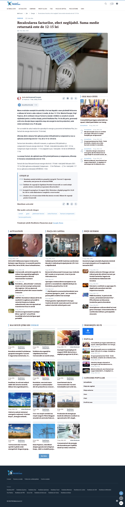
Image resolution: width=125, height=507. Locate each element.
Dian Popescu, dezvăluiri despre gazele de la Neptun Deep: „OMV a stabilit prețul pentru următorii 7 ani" (43, 448)
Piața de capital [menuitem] (61, 9)
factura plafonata (24, 217)
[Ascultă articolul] (121, 493)
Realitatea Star (32, 490)
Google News (58, 223)
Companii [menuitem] (33, 9)
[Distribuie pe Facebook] (67, 98)
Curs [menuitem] (82, 9)
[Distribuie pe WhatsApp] (71, 98)
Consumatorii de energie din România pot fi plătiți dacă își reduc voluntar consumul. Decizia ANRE (67, 446)
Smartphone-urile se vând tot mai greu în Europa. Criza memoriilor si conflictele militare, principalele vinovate (102, 310)
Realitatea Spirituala (43, 490)
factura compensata (67, 214)
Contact (9, 479)
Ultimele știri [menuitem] (11, 9)
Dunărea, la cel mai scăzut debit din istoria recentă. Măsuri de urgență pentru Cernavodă (47, 197)
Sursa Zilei (29, 492)
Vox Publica (10, 492)
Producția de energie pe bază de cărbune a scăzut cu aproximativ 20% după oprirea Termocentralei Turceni (68, 418)
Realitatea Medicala (67, 490)
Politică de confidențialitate (32, 479)
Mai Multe (44, 456)
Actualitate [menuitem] (23, 9)
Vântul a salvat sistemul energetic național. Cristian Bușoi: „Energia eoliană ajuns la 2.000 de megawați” (19, 416)
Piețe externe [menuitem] (73, 9)
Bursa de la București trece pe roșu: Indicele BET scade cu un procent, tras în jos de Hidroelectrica (62, 274)
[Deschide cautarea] (106, 3)
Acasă (21, 13)
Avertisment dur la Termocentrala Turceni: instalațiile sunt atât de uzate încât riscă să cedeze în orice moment (68, 386)
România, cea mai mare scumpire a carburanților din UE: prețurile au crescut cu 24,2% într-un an (43, 385)
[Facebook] (117, 4)
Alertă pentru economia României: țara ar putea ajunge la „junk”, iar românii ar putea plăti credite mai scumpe (61, 293)
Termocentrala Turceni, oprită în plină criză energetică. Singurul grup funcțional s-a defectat (18, 448)
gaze (27, 214)
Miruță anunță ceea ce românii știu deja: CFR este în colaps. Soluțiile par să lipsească (95, 133)
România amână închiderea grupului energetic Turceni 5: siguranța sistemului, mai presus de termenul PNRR (47, 180)
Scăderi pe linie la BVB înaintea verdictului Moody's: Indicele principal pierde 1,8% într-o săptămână (62, 263)
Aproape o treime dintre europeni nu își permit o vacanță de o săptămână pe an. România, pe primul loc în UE (61, 284)
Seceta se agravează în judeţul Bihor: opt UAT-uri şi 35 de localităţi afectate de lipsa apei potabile (27, 315)
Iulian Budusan (75, 347)
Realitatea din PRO (20, 492)
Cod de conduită (45, 479)
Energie (33, 13)
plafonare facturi (38, 214)
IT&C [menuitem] (51, 9)
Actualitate (83, 125)
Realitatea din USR (92, 490)
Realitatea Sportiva (21, 490)
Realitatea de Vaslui (53, 492)
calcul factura (52, 214)
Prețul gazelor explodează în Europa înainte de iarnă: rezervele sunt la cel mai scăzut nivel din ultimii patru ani (61, 303)
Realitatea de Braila (66, 492)
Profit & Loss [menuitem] (42, 9)
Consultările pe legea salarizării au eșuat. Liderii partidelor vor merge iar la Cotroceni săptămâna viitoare (94, 123)
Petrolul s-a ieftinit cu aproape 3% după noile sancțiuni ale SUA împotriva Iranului (102, 288)
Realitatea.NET (10, 490)
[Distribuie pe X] (75, 98)
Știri (27, 13)
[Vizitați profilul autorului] (19, 98)
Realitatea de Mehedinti (105, 490)
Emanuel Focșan (34, 97)
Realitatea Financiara (21, 347)
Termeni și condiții (18, 479)
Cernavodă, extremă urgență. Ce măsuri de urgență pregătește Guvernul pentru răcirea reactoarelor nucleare (28, 275)
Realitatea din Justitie (79, 490)
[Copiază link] (63, 98)
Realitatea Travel (55, 490)
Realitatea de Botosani (40, 492)
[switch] (112, 4)
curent (20, 214)
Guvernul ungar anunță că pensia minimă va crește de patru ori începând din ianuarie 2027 (99, 263)
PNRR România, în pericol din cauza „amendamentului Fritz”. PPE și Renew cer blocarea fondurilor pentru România (101, 299)
